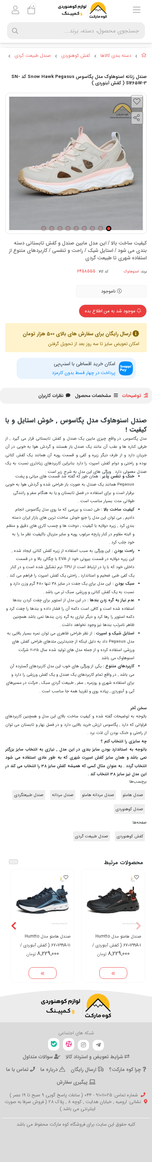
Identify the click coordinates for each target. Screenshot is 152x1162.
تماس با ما (18, 1069)
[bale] (53, 1044)
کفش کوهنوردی (75, 55)
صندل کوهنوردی (129, 809)
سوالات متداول (38, 1057)
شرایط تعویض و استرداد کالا (95, 1057)
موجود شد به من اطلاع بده (111, 311)
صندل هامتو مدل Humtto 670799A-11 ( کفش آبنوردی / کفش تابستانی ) (45, 941)
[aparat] (68, 1044)
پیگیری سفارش (73, 1082)
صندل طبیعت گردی (32, 55)
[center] (15, 30)
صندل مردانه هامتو (98, 795)
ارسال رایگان (84, 1069)
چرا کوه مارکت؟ (125, 1069)
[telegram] (98, 1045)
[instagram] (83, 1045)
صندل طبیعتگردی (28, 795)
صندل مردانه (63, 795)
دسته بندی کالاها (115, 55)
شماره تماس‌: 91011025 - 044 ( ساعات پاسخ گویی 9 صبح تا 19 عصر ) (74, 1095)
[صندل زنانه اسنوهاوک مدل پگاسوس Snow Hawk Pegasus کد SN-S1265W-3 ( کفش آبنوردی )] (76, 1006)
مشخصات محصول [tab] (93, 395)
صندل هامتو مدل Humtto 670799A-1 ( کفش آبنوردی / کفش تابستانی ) (116, 941)
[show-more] (113, 973)
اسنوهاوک (131, 271)
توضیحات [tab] (131, 395)
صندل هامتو (133, 795)
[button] (138, 926)
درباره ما (49, 1069)
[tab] (51, 396)
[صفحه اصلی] (144, 56)
